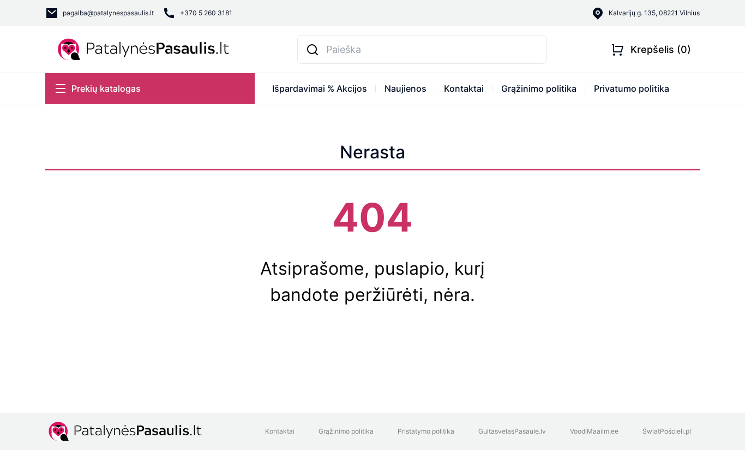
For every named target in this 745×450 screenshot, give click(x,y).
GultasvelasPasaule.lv (512, 431)
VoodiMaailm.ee (594, 431)
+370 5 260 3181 (206, 13)
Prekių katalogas (106, 88)
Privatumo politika (631, 88)
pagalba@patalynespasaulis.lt (108, 13)
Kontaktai (464, 88)
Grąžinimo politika (538, 88)
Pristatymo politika (426, 431)
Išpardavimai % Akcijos (319, 88)
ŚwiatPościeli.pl (666, 431)
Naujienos (405, 88)
